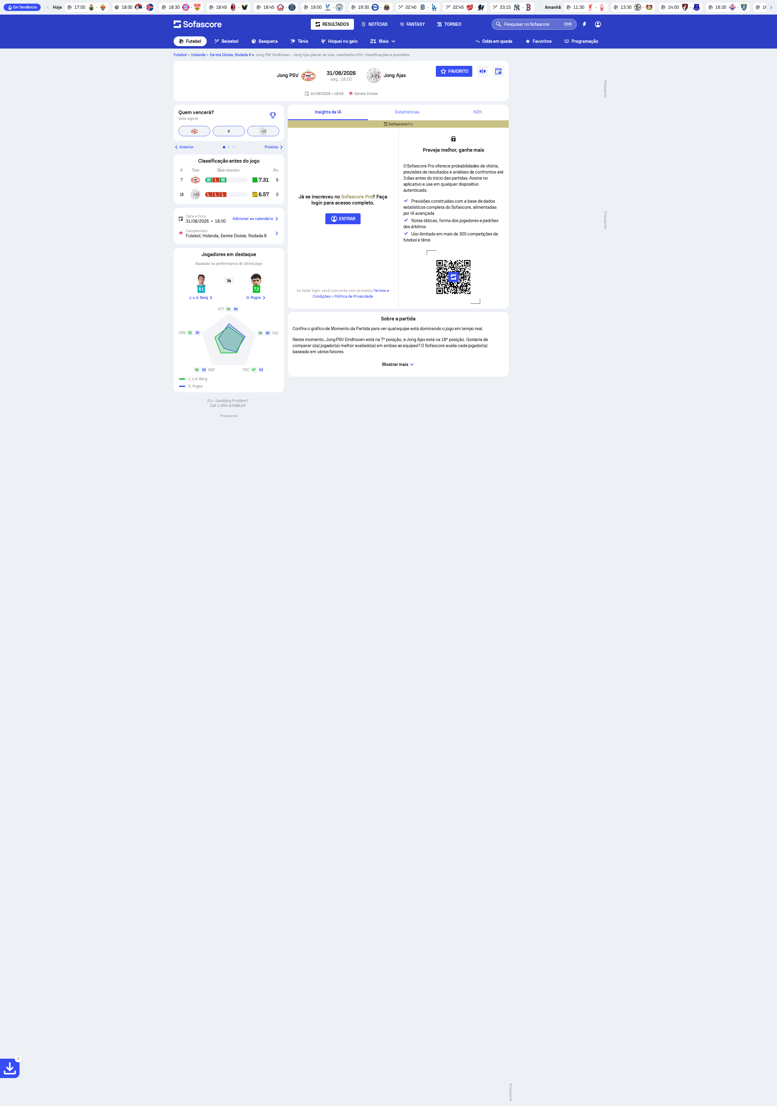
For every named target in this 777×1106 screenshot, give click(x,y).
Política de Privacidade (353, 296)
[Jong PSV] (308, 75)
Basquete (268, 41)
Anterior (186, 147)
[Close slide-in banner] (18, 1058)
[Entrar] (597, 24)
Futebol (194, 41)
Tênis (303, 41)
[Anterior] (48, 7)
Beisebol (230, 41)
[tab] (328, 112)
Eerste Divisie (230, 55)
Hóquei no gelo (343, 41)
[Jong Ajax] (374, 75)
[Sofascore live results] (198, 24)
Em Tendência (25, 7)
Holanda (198, 55)
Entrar (347, 218)
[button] (224, 147)
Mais (379, 41)
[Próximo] (771, 7)
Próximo (271, 147)
